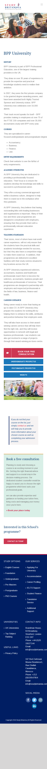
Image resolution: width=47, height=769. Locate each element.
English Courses (12, 567)
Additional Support (31, 609)
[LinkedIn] (34, 706)
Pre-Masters (10, 585)
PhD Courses (11, 596)
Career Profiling (33, 582)
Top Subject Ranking (10, 635)
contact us (21, 426)
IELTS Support (33, 588)
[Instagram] (40, 700)
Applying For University (32, 569)
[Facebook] (28, 700)
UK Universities (12, 628)
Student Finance (34, 593)
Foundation (10, 573)
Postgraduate (11, 590)
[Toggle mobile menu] (42, 4)
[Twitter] (34, 700)
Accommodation (34, 576)
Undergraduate (12, 579)
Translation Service (32, 601)
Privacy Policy (11, 653)
